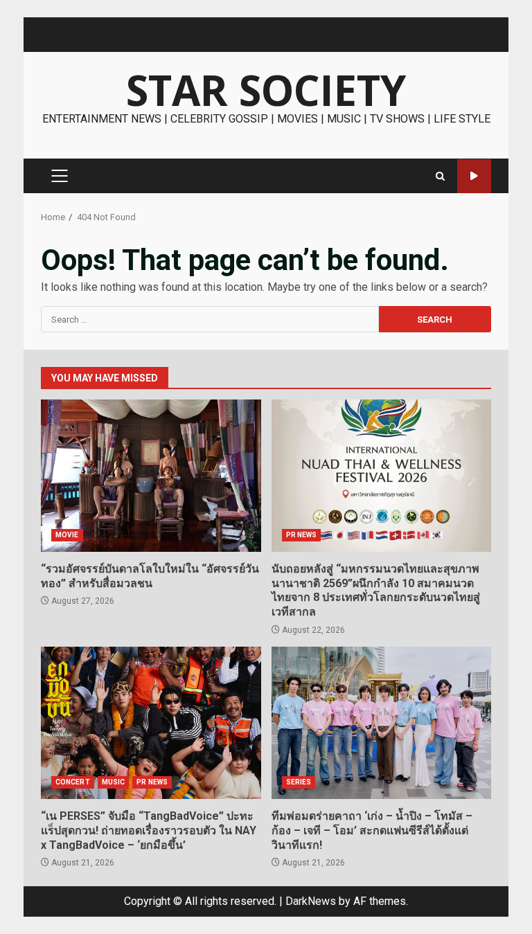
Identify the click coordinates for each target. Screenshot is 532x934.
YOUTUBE (474, 176)
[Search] (440, 176)
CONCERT (72, 782)
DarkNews (310, 901)
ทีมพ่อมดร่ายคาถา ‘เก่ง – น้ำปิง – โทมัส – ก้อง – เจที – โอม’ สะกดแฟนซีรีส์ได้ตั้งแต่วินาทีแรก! (382, 723)
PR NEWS (301, 535)
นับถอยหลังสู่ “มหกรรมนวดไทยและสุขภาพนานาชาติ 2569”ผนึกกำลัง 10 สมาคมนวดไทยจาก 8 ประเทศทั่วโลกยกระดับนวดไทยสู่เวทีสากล (382, 475)
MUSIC (113, 782)
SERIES (299, 782)
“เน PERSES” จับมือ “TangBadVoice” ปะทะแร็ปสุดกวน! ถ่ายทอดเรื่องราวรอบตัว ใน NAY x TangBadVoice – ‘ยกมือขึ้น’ (151, 723)
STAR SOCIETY (266, 90)
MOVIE (67, 535)
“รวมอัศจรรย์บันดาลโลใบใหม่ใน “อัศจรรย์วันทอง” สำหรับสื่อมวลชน (151, 475)
